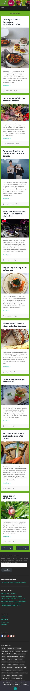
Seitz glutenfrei (5, 673)
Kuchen (4, 664)
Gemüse (22, 656)
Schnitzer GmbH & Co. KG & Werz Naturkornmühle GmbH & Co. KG (11, 604)
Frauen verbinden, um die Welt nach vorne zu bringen (14, 153)
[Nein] (28, 686)
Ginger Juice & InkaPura (9, 593)
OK (15, 688)
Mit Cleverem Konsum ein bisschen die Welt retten (13, 436)
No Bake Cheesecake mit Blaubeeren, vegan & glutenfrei (14, 213)
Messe (3, 667)
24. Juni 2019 (8, 488)
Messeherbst (10, 667)
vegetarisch (14, 675)
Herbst (20, 659)
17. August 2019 (9, 316)
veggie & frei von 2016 (17, 678)
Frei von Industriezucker (12, 656)
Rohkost (20, 670)
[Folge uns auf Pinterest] (8, 636)
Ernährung (24, 651)
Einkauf (11, 651)
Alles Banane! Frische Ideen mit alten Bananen (14, 324)
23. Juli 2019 (8, 426)
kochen (10, 662)
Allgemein (5, 617)
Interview (4, 662)
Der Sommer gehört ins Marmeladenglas (14, 99)
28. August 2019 (9, 260)
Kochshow (16, 662)
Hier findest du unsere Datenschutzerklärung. (13, 582)
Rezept (14, 670)
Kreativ (22, 662)
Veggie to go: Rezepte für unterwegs (15, 268)
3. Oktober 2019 (8, 90)
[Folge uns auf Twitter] (5, 636)
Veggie (20, 675)
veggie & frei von (5, 678)
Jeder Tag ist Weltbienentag (10, 497)
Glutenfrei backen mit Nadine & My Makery (14, 601)
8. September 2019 (9, 204)
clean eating (5, 651)
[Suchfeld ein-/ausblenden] (27, 8)
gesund (3, 659)
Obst (25, 667)
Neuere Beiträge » (22, 548)
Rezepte (4, 624)
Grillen (15, 659)
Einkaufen (18, 651)
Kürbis (9, 664)
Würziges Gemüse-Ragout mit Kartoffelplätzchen (12, 22)
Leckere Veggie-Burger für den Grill (14, 380)
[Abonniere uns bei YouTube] (11, 636)
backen (3, 648)
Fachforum (9, 653)
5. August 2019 (8, 371)
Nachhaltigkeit (18, 667)
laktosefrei (22, 664)
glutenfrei (10, 659)
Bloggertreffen (11, 648)
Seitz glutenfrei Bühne (16, 673)
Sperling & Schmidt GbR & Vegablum (12, 596)
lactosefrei (15, 664)
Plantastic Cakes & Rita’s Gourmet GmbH (13, 599)
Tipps (3, 675)
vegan (8, 675)
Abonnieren (6, 570)
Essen (3, 653)
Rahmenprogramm (6, 670)
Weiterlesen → (7, 85)
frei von (23, 653)
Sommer (25, 673)
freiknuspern (17, 653)
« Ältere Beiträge (7, 548)
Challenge (5, 619)
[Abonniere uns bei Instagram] (13, 636)
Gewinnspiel (5, 622)
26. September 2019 (9, 143)
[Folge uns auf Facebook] (2, 636)
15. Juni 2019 (8, 541)
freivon (3, 656)
